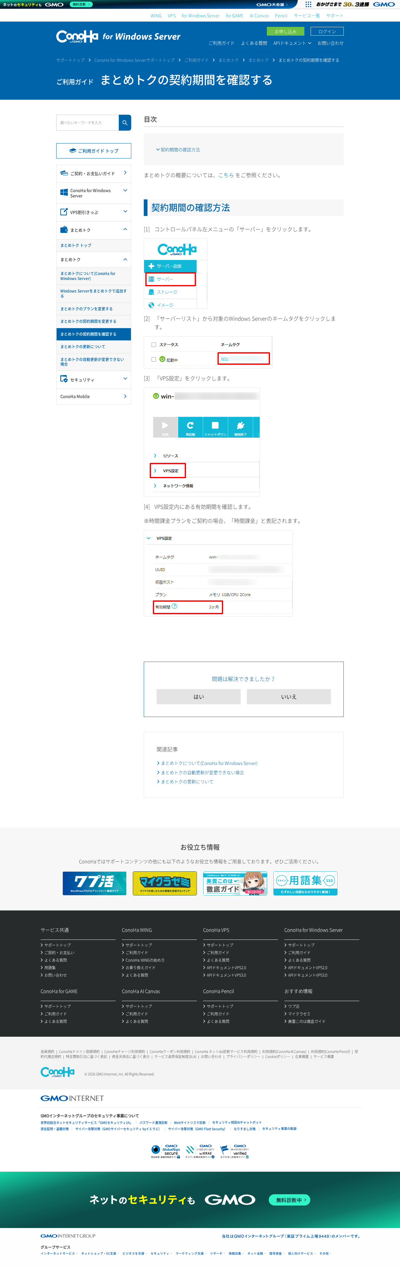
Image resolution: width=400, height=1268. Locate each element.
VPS (172, 15)
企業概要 (302, 1056)
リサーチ (216, 1253)
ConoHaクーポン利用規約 (170, 1051)
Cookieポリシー (277, 1056)
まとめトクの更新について (187, 781)
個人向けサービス (300, 1253)
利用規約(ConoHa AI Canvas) (284, 1051)
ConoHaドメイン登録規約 (79, 1051)
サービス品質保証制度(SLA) (175, 1056)
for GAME (234, 15)
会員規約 (47, 1051)
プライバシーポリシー (243, 1056)
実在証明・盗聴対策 (55, 1128)
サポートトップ (70, 60)
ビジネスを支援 (133, 1253)
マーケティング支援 (190, 1253)
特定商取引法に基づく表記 (86, 1056)
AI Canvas (259, 15)
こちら (226, 175)
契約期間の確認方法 (180, 149)
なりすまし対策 (245, 1128)
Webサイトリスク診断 (190, 1122)
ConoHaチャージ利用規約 (124, 1051)
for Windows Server (201, 15)
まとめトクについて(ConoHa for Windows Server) (209, 763)
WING (156, 15)
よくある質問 (254, 43)
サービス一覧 (307, 15)
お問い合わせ (331, 43)
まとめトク (228, 60)
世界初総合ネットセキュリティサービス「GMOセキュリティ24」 (87, 1122)
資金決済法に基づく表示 (131, 1056)
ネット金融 (255, 1253)
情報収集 (235, 1253)
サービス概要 (323, 1056)
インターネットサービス (58, 1253)
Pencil (281, 15)
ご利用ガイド (221, 43)
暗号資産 (275, 1253)
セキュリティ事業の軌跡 (279, 1128)
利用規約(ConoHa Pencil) (330, 1051)
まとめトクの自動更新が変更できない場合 (202, 772)
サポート (335, 15)
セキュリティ (160, 1253)
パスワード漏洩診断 (153, 1122)
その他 (324, 1253)
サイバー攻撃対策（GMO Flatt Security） (197, 1128)
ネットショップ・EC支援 (98, 1253)
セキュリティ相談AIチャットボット (237, 1122)
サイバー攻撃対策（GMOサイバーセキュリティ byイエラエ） (118, 1128)
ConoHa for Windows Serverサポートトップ (134, 60)
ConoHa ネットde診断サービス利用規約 (226, 1051)
